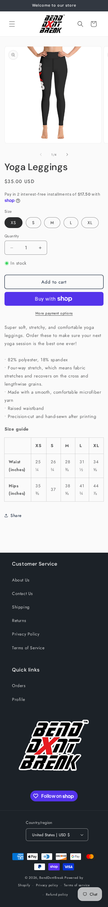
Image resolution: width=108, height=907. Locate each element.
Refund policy (57, 894)
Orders (19, 686)
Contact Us (22, 593)
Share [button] (16, 515)
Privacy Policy (25, 634)
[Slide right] (67, 154)
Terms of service (77, 885)
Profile (18, 699)
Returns (19, 620)
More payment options (54, 313)
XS (13, 223)
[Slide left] (40, 154)
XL (90, 223)
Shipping (21, 607)
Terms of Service (28, 648)
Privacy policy (47, 885)
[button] (12, 24)
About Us (21, 580)
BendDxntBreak (51, 877)
